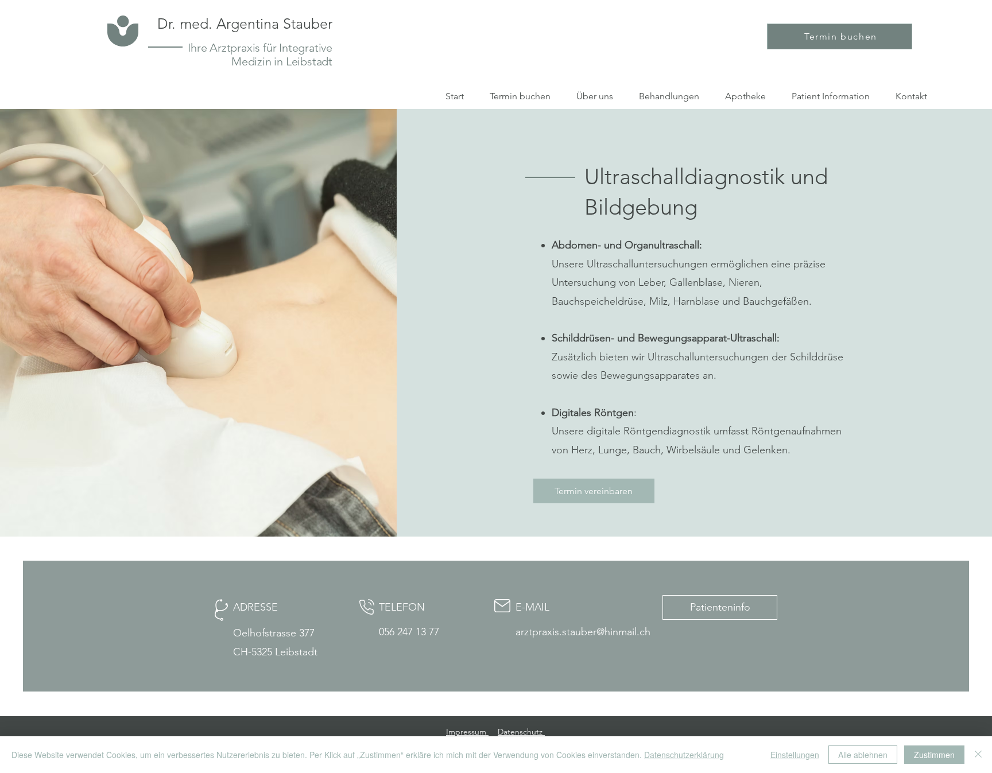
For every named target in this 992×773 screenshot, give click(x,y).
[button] (672, 91)
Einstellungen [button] (794, 754)
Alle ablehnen (863, 754)
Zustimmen (934, 754)
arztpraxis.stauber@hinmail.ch (583, 632)
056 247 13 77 (409, 632)
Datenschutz (521, 732)
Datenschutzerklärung (684, 754)
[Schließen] (978, 754)
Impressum (467, 732)
